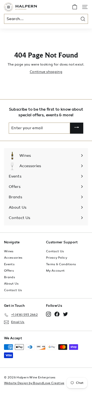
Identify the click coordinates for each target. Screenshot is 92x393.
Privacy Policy (56, 258)
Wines (9, 251)
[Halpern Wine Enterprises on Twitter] (65, 314)
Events (9, 264)
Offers (9, 271)
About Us (11, 283)
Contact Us (13, 290)
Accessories (13, 258)
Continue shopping (46, 72)
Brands (9, 277)
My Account (55, 271)
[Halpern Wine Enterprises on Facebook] (56, 314)
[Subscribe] (76, 128)
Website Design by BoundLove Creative (34, 383)
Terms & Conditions (61, 264)
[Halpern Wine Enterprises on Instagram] (48, 314)
